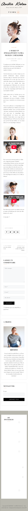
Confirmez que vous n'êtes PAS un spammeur (12, 308)
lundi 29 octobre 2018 (11, 58)
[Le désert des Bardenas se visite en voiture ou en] (19, 470)
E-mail (5, 391)
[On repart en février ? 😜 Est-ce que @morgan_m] (19, 490)
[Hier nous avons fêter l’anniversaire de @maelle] (19, 480)
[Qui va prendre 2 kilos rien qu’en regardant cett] (19, 431)
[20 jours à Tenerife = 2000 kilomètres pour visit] (19, 422)
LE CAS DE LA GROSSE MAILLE (8, 247)
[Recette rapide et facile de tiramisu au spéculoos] (19, 451)
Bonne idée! (14, 47)
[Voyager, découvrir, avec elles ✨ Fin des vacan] (19, 461)
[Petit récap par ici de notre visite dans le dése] (19, 441)
